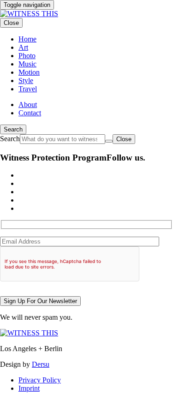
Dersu (40, 364)
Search (13, 129)
